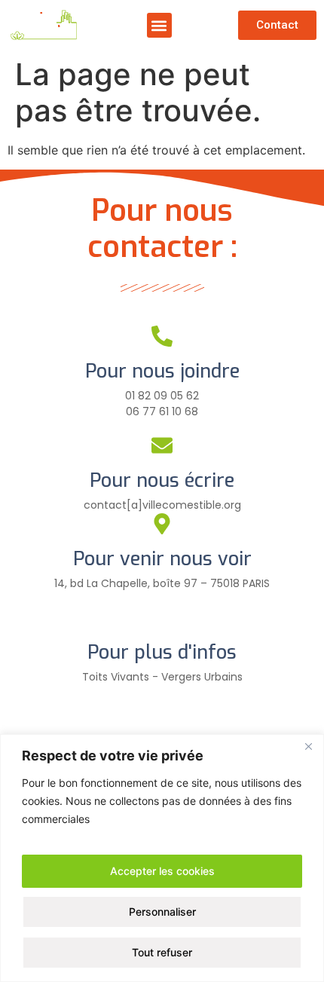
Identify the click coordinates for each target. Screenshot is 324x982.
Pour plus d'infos (162, 652)
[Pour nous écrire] (162, 445)
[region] (162, 858)
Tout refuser (162, 952)
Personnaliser (162, 911)
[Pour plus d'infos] (162, 617)
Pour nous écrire (162, 480)
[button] (159, 25)
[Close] (308, 747)
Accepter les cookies (162, 870)
